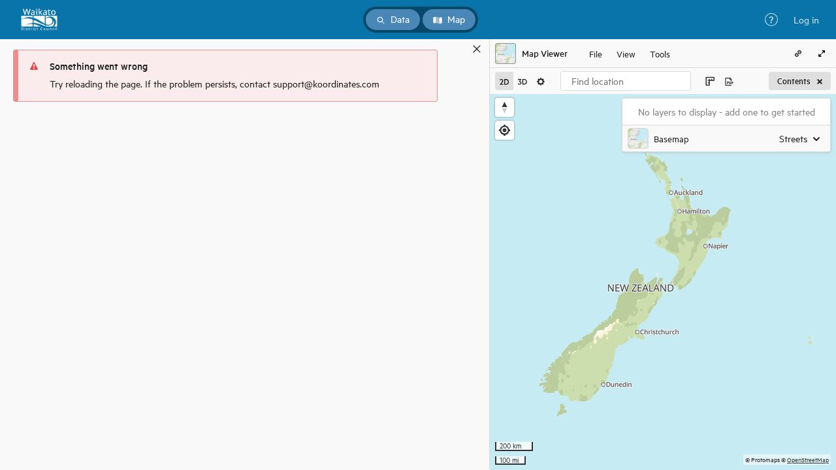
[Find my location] (504, 130)
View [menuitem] (626, 53)
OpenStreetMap (808, 459)
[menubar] (629, 53)
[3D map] (522, 81)
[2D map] (504, 81)
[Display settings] (541, 81)
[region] (663, 282)
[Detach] (457, 48)
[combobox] (625, 81)
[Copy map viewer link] (798, 53)
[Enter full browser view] (821, 53)
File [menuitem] (595, 53)
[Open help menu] (771, 19)
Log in (806, 19)
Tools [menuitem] (660, 53)
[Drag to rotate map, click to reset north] (504, 107)
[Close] (476, 48)
